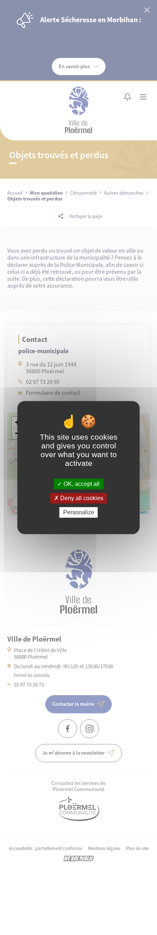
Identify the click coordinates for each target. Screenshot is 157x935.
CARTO (143, 512)
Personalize (78, 512)
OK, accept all (81, 484)
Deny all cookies (81, 498)
